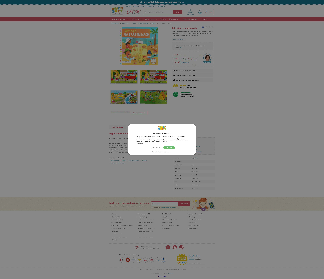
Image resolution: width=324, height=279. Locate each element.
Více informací (140, 143)
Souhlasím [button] (169, 147)
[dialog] (162, 139)
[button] (162, 152)
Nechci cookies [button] (156, 147)
